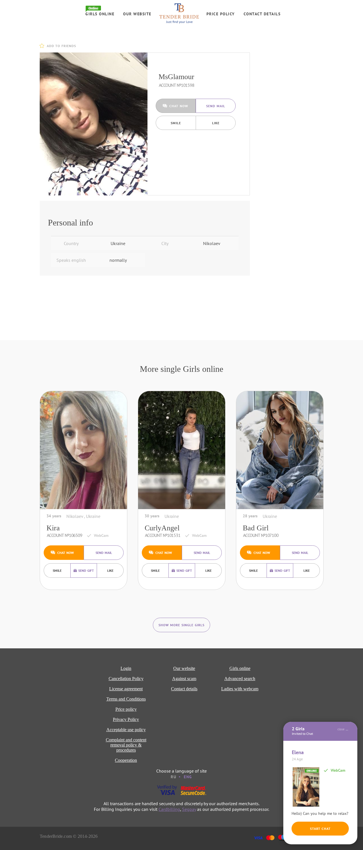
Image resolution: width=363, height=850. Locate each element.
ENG (188, 776)
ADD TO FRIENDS (61, 46)
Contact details (262, 13)
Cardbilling (169, 809)
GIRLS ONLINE (99, 13)
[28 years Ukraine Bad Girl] (279, 450)
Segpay (189, 809)
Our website (137, 13)
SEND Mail (215, 106)
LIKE (216, 123)
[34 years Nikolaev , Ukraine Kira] (83, 450)
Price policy (220, 13)
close (341, 729)
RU (173, 776)
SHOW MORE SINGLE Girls (181, 625)
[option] (93, 123)
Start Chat (320, 828)
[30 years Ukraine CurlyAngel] (181, 450)
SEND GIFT (86, 570)
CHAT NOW (178, 106)
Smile (176, 123)
